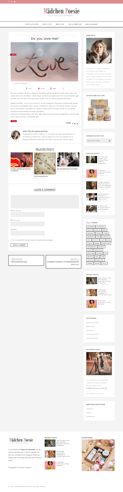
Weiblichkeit (100, 260)
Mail (15, 220)
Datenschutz (90, 416)
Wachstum (90, 260)
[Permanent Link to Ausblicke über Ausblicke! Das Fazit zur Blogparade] (91, 212)
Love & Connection (74, 24)
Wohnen (97, 263)
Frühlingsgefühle (41, 176)
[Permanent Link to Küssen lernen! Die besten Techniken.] (22, 167)
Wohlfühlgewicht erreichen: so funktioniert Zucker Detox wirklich (104, 196)
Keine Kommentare (51, 35)
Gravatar (18, 240)
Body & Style (47, 24)
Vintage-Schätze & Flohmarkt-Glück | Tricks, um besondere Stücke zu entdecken (104, 185)
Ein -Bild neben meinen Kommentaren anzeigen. (33, 240)
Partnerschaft (91, 246)
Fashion (99, 233)
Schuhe (89, 250)
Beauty (89, 230)
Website (13, 229)
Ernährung (90, 233)
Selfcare (99, 253)
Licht (102, 240)
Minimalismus (106, 243)
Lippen (109, 240)
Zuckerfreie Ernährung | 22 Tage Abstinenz (104, 172)
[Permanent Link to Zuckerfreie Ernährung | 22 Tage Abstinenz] (91, 177)
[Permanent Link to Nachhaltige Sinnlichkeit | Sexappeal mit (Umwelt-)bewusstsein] (91, 295)
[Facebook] (9, 2)
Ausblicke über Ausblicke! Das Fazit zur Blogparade (104, 207)
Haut (88, 240)
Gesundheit (90, 236)
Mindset (97, 243)
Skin (105, 253)
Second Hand (98, 250)
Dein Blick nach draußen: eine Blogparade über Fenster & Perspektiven (103, 160)
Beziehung (97, 230)
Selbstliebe (90, 253)
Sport (97, 256)
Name (16, 211)
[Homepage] (15, 2)
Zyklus (104, 263)
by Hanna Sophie (35, 35)
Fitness (106, 233)
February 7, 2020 (39, 178)
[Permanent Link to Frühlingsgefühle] (45, 174)
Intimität (96, 240)
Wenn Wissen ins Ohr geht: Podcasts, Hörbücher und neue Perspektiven (104, 280)
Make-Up (89, 243)
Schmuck (101, 246)
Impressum (89, 408)
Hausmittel (105, 236)
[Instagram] (12, 2)
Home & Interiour (91, 24)
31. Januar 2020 (21, 35)
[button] (30, 88)
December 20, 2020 (63, 171)
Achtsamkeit (100, 226)
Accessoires (90, 226)
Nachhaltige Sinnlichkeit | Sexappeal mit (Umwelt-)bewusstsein (105, 292)
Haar (98, 236)
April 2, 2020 (15, 172)
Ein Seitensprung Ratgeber (67, 169)
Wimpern (89, 263)
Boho (104, 230)
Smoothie (90, 256)
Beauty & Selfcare (32, 24)
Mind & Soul (60, 24)
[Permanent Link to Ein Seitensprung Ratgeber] (68, 167)
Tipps (102, 256)
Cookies (88, 412)
